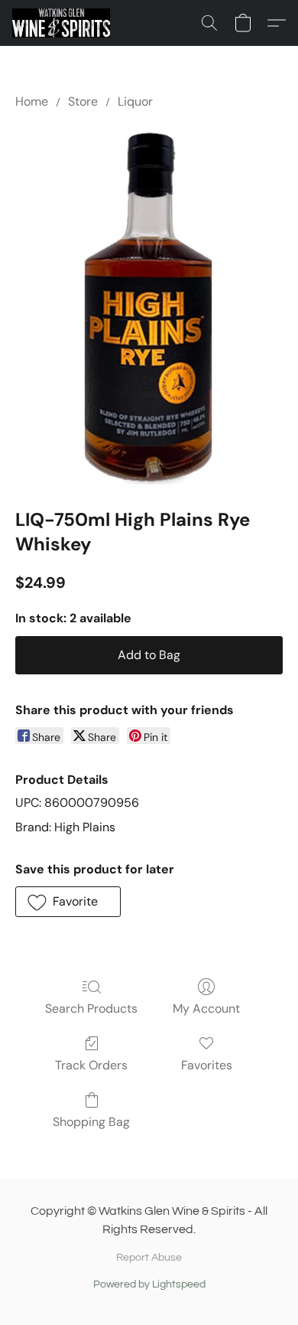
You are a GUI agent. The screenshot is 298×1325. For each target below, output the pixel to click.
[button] (63, 23)
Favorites (206, 1065)
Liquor (135, 101)
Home (31, 101)
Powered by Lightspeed (149, 1284)
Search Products (91, 1008)
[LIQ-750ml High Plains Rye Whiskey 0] (149, 306)
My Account (206, 1008)
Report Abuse (149, 1257)
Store (83, 101)
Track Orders (91, 1065)
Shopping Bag (91, 1122)
